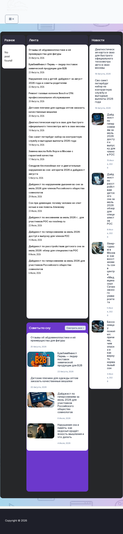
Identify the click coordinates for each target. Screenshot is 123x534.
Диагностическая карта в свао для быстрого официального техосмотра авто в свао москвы (105, 58)
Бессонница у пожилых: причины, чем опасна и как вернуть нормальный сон (111, 345)
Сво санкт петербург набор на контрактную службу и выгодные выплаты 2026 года (104, 91)
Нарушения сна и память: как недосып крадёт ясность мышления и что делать (70, 431)
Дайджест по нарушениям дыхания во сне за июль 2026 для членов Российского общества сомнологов (56, 188)
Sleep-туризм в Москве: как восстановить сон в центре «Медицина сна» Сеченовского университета (111, 273)
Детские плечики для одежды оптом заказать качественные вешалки (54, 379)
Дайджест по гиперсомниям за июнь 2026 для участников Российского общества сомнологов (57, 264)
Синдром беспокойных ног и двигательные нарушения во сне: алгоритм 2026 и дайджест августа (57, 169)
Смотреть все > (75, 328)
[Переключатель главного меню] (11, 19)
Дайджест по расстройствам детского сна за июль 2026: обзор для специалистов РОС (111, 199)
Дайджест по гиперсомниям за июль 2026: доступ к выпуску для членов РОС (111, 134)
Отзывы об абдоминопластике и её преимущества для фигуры (53, 339)
